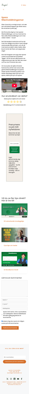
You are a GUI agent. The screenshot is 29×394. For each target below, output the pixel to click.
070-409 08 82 (14, 371)
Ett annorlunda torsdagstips (14, 221)
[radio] (8, 102)
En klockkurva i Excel (11, 270)
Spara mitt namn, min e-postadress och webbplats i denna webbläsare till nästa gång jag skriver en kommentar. (14, 314)
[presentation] (14, 210)
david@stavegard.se (14, 373)
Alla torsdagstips (9, 382)
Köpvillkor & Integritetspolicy (15, 384)
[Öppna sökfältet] (3, 9)
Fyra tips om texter (10, 245)
